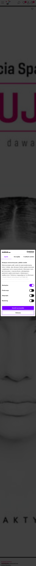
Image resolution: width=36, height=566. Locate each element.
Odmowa (18, 312)
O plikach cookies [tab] (29, 256)
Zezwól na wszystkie (18, 308)
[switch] (31, 290)
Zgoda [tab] (6, 256)
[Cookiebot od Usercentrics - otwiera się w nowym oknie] (26, 252)
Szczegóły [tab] (17, 256)
